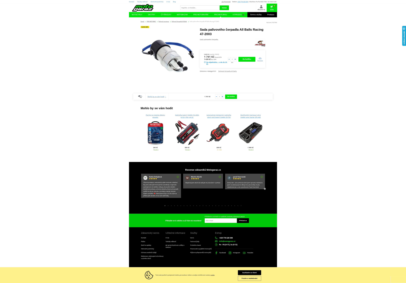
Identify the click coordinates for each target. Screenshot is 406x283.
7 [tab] (183, 205)
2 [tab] (167, 205)
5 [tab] (177, 205)
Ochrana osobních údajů (148, 252)
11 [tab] (196, 205)
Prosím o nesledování (249, 278)
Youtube (250, 253)
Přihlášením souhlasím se (225, 216)
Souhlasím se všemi (249, 273)
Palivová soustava (163, 21)
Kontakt (131, 2)
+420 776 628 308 (242, 2)
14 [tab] (205, 205)
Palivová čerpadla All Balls (179, 21)
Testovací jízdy (194, 241)
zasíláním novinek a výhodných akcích (233, 216)
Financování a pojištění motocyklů (201, 249)
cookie (213, 275)
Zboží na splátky (146, 245)
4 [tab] (173, 205)
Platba (143, 241)
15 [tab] (208, 205)
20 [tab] (224, 205)
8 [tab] (186, 205)
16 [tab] (212, 205)
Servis (192, 238)
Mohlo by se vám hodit (156, 97)
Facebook (222, 253)
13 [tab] (202, 205)
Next (265, 189)
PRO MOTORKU (151, 21)
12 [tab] (199, 205)
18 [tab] (218, 205)
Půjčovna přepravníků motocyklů (200, 252)
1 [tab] (164, 205)
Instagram (236, 253)
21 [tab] (227, 205)
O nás (168, 2)
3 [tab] (170, 205)
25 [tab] (240, 205)
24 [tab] (237, 205)
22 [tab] (231, 205)
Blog (174, 2)
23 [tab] (234, 205)
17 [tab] (215, 205)
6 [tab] (180, 205)
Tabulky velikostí (142, 2)
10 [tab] (192, 205)
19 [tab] (221, 205)
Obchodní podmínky (156, 2)
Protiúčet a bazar (195, 245)
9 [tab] (189, 205)
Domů (142, 21)
